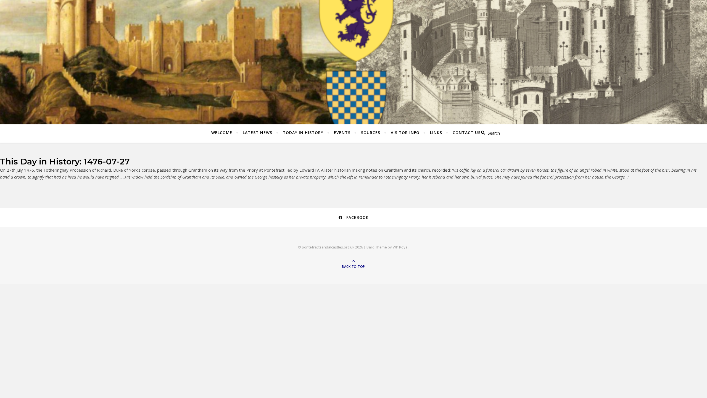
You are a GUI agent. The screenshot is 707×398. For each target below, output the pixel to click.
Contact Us (467, 132)
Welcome (221, 132)
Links (436, 132)
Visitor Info (405, 132)
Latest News (257, 132)
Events (342, 132)
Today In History (303, 132)
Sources (370, 132)
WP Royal (400, 247)
